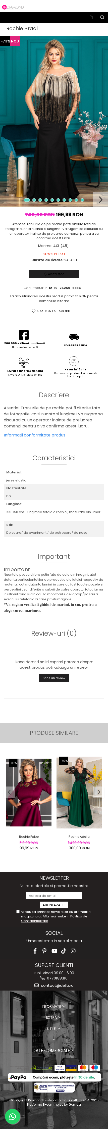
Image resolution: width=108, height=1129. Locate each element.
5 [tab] (52, 200)
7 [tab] (64, 200)
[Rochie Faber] (28, 793)
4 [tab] (46, 200)
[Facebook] (35, 951)
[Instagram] (73, 951)
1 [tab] (27, 200)
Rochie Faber (29, 837)
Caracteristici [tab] (54, 459)
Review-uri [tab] (54, 634)
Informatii (52, 1006)
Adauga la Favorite (53, 311)
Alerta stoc (56, 274)
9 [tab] (76, 200)
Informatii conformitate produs (34, 435)
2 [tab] (34, 200)
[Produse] (7, 18)
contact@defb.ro (57, 985)
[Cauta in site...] (102, 17)
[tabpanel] (54, 121)
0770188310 (57, 978)
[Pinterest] (44, 951)
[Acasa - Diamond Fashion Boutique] (13, 7)
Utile (52, 1028)
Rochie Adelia (79, 837)
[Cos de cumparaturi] (90, 17)
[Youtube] (54, 951)
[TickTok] (63, 951)
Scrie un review (54, 678)
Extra (52, 1017)
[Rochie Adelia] (79, 792)
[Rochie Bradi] (54, 121)
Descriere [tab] (54, 395)
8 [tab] (70, 200)
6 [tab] (58, 200)
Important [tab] (54, 557)
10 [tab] (82, 200)
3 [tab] (40, 200)
